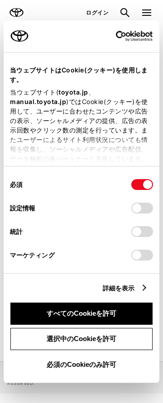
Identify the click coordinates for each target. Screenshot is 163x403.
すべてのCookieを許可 (81, 313)
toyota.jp (73, 92)
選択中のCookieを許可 (81, 338)
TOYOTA (16, 13)
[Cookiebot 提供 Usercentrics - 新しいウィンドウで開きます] (113, 36)
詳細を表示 (119, 288)
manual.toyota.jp (38, 101)
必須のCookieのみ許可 (81, 364)
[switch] (142, 208)
